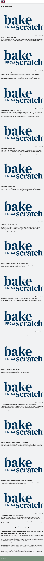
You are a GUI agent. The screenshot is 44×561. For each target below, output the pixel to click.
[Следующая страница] (28, 527)
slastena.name (3, 558)
